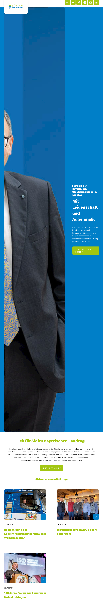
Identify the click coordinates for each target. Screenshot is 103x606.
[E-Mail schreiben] (73, 2)
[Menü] (67, 2)
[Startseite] (16, 7)
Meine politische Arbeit (83, 250)
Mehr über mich (50, 468)
